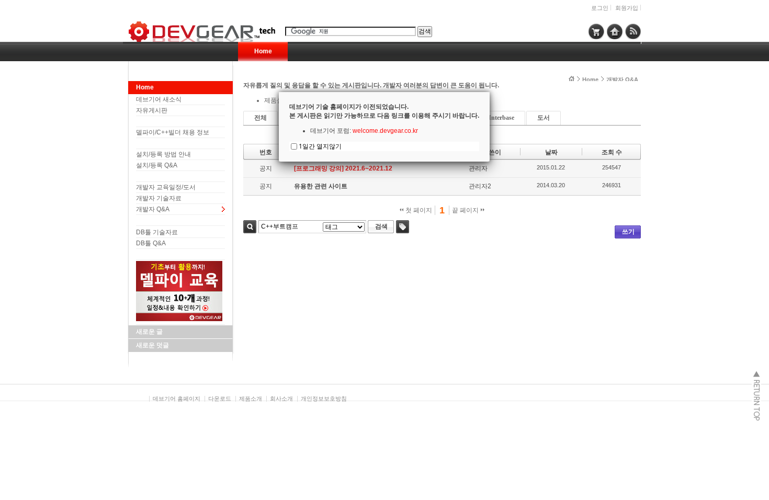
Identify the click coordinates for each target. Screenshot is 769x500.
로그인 (599, 8)
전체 (260, 117)
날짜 (551, 152)
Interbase (501, 117)
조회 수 (612, 152)
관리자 (478, 168)
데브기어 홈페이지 (176, 398)
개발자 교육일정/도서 (166, 187)
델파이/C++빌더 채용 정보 (172, 132)
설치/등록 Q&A (156, 165)
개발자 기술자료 (159, 198)
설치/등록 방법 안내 (163, 154)
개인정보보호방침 (324, 398)
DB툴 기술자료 (157, 232)
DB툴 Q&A (151, 243)
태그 (402, 226)
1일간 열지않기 (320, 146)
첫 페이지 (418, 210)
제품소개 (250, 398)
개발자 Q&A (152, 209)
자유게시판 (151, 110)
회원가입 (626, 8)
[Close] (489, 92)
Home (263, 51)
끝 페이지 (466, 210)
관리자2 (480, 186)
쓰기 (628, 231)
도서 (543, 117)
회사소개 (281, 398)
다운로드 (219, 398)
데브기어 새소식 (159, 99)
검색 (249, 226)
